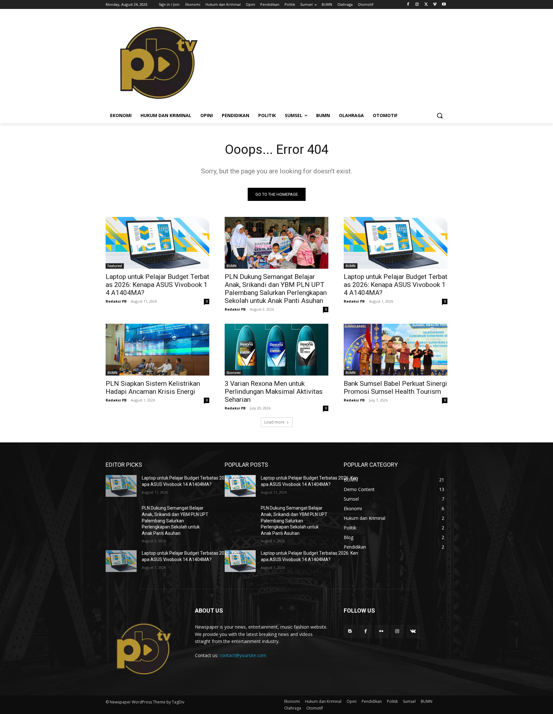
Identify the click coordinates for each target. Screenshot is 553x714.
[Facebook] (408, 4)
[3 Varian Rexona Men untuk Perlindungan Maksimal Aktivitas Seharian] (276, 350)
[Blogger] (350, 631)
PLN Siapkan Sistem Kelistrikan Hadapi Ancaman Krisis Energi (153, 387)
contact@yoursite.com (243, 655)
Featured (115, 266)
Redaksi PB (116, 301)
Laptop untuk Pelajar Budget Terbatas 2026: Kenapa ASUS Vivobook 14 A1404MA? (157, 285)
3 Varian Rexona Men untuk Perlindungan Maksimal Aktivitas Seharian (274, 391)
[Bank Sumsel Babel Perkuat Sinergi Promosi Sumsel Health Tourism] (395, 350)
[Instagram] (417, 4)
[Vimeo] (434, 4)
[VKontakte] (413, 631)
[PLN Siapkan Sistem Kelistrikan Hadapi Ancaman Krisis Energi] (157, 350)
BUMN (231, 266)
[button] (439, 115)
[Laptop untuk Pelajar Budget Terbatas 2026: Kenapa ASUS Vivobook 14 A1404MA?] (157, 243)
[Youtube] (443, 4)
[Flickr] (381, 631)
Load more (274, 422)
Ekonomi (234, 372)
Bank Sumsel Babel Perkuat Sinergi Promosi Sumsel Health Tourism (395, 387)
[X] (426, 4)
